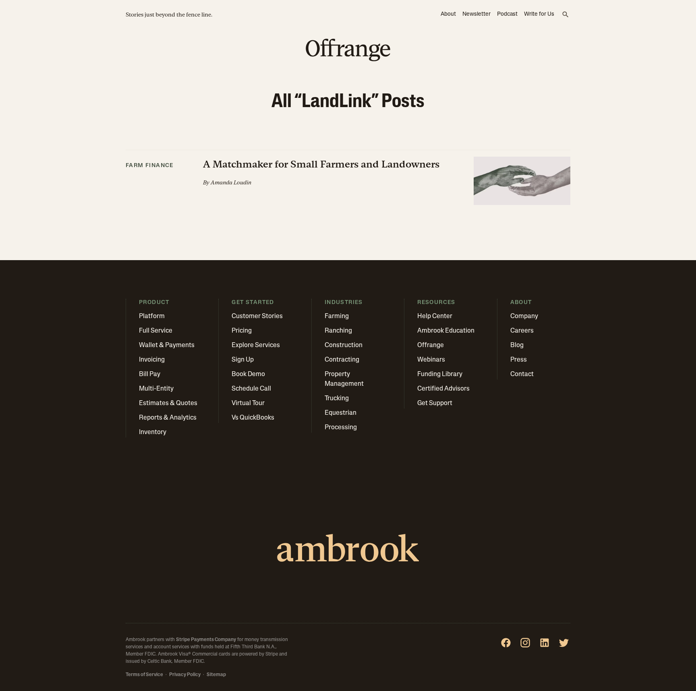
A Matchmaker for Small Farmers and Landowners (321, 164)
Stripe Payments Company (206, 639)
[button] (348, 177)
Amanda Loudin (231, 182)
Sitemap (216, 674)
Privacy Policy (185, 674)
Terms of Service (144, 674)
